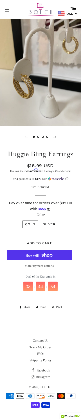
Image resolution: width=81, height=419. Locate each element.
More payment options (39, 265)
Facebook (43, 370)
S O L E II (46, 387)
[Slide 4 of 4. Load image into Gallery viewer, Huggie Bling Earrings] (47, 136)
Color (41, 215)
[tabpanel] (40, 72)
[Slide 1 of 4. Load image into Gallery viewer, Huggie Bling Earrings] (34, 136)
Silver (49, 224)
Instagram (42, 377)
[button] (40, 179)
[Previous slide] (27, 137)
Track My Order (40, 347)
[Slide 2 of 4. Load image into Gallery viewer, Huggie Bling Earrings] (38, 136)
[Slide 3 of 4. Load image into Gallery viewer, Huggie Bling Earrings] (42, 136)
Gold (30, 224)
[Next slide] (54, 137)
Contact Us (40, 341)
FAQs (40, 354)
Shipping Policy (40, 360)
